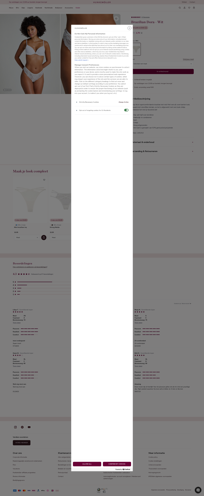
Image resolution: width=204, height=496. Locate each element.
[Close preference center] (129, 28)
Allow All (87, 464)
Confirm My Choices (116, 464)
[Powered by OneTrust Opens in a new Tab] (123, 469)
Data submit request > (82, 60)
